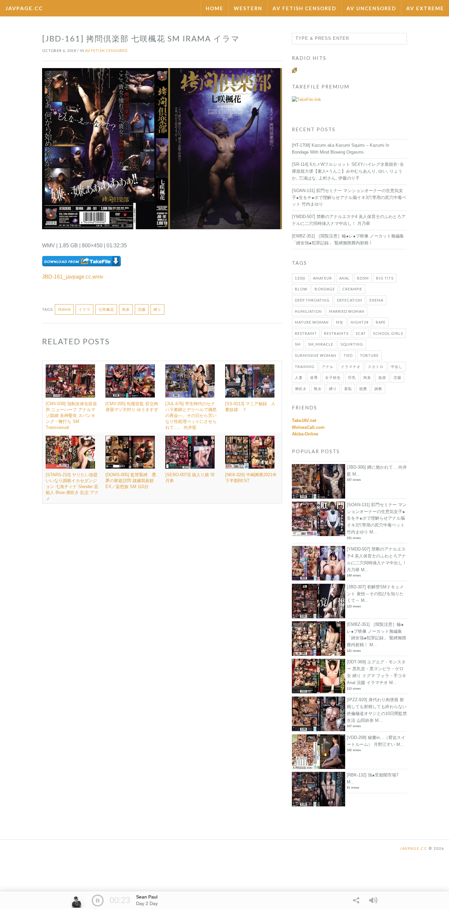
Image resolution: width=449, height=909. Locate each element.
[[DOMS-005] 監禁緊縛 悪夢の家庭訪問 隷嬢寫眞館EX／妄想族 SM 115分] (132, 452)
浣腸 (142, 309)
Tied (348, 355)
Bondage (325, 289)
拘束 (126, 309)
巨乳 (352, 377)
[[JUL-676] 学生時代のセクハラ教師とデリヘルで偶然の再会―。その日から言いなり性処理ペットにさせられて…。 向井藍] (192, 380)
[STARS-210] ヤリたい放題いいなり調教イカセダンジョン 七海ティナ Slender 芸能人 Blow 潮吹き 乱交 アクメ (72, 486)
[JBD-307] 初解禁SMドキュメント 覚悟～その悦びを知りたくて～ (375, 593)
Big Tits (384, 278)
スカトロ (376, 366)
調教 (378, 388)
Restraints (336, 333)
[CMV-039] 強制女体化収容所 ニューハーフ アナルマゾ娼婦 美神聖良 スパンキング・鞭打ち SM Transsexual (71, 415)
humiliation (308, 311)
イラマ (84, 309)
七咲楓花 (106, 309)
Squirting (352, 344)
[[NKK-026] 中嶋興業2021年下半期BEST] (251, 452)
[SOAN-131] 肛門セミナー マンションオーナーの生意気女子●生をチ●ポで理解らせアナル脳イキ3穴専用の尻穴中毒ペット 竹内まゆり (349, 197)
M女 (339, 322)
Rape (381, 322)
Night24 (359, 322)
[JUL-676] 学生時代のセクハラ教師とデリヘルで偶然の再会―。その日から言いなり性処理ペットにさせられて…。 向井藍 (191, 415)
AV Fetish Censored (304, 8)
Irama (64, 309)
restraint (306, 333)
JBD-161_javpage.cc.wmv (72, 277)
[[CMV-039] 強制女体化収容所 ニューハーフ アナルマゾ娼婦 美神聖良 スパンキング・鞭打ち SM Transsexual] (72, 380)
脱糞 (363, 388)
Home (215, 8)
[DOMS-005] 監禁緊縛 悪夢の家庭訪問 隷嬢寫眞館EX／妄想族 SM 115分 (131, 480)
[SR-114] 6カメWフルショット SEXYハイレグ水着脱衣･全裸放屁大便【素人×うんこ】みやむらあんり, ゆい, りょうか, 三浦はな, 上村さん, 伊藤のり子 (348, 171)
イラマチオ (351, 366)
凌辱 (314, 377)
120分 (300, 278)
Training (305, 366)
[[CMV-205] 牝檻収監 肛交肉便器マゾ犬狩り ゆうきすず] (132, 380)
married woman (347, 311)
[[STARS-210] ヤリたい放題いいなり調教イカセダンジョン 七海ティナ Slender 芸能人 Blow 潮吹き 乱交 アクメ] (72, 452)
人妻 (299, 377)
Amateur (322, 278)
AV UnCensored (371, 8)
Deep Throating (312, 300)
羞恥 (348, 388)
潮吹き (301, 388)
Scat (361, 333)
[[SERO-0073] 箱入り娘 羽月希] (192, 452)
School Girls (388, 333)
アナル (328, 366)
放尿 (382, 377)
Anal (344, 278)
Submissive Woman (315, 355)
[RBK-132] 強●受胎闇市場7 (372, 775)
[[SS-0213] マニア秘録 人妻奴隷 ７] (251, 380)
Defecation (349, 300)
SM (298, 344)
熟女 (318, 388)
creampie (352, 289)
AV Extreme (425, 8)
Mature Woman (312, 322)
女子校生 (333, 377)
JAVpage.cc (24, 8)
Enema (376, 300)
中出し (397, 366)
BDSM (363, 278)
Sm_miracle (320, 344)
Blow (301, 289)
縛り (157, 309)
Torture (369, 355)
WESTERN (248, 8)
